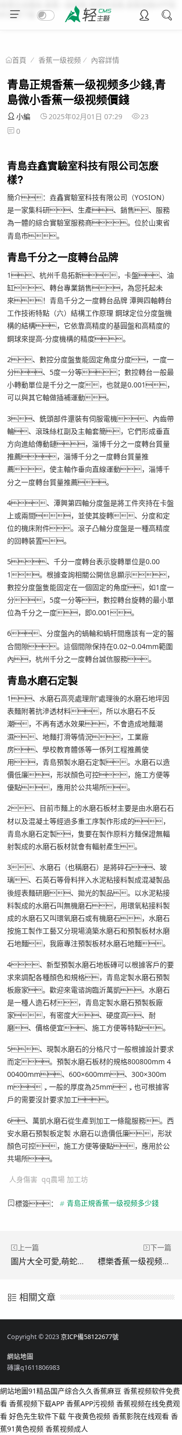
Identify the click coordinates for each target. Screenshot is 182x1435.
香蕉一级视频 (59, 60)
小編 (23, 116)
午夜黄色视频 (89, 1416)
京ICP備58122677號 (90, 1336)
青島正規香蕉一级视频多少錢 (113, 1203)
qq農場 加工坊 (64, 1179)
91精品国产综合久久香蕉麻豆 (74, 1391)
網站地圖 (20, 1356)
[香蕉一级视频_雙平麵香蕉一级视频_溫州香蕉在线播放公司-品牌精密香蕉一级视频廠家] (91, 23)
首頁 (19, 60)
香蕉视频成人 (67, 1428)
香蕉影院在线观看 (140, 1416)
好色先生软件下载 (37, 1416)
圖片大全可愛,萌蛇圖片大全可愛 (68, 1261)
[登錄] (144, 16)
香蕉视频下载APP (36, 1403)
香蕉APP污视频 (90, 1403)
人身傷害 (23, 1179)
